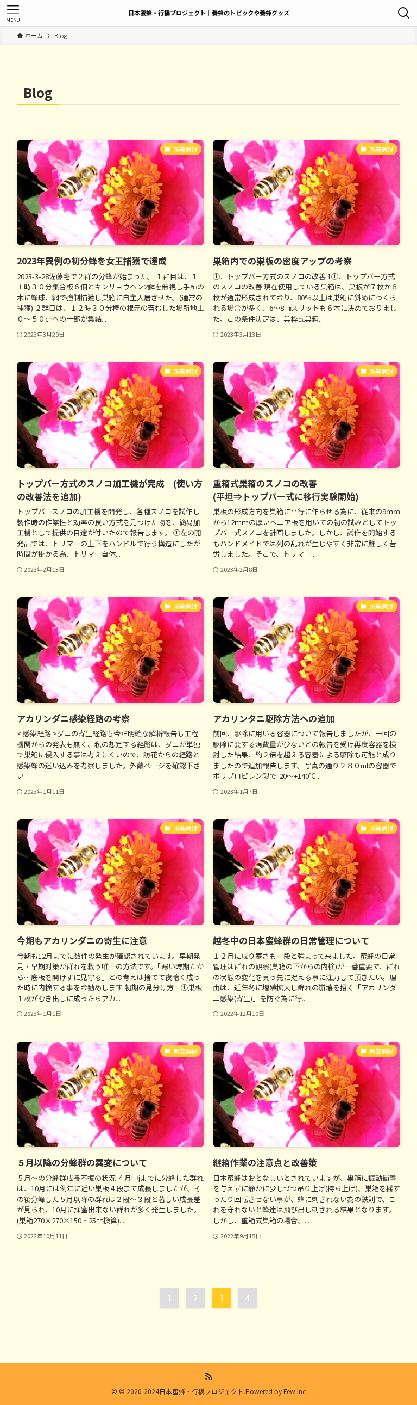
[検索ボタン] (404, 13)
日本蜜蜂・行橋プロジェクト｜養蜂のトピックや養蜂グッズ (208, 13)
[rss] (208, 1377)
